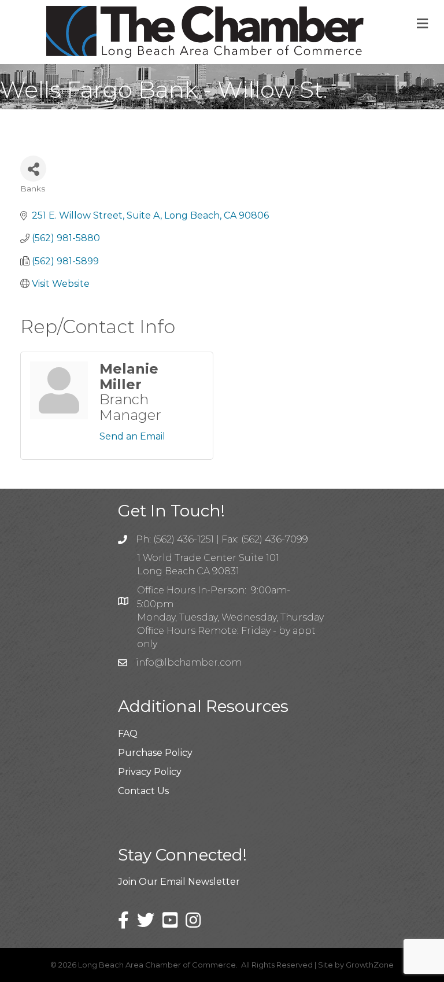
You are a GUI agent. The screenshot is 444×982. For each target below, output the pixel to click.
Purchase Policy (155, 752)
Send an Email (132, 436)
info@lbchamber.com (189, 662)
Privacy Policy (150, 771)
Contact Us (143, 790)
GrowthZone (370, 964)
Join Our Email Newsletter (179, 881)
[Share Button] (33, 169)
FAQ (128, 733)
